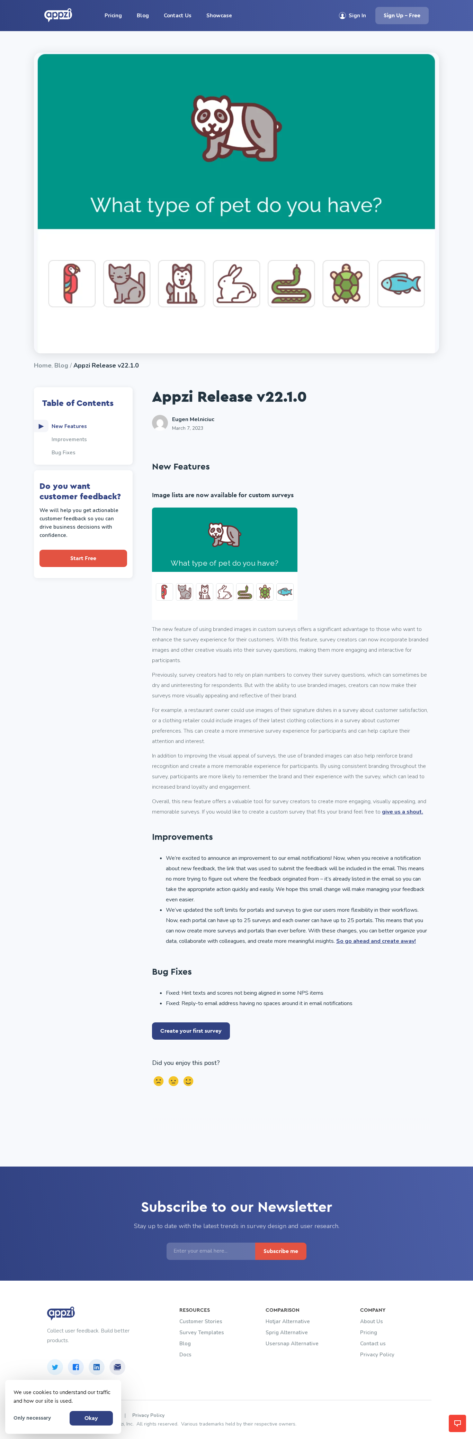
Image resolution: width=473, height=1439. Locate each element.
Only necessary (32, 1418)
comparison (283, 1310)
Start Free (83, 558)
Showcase (219, 15)
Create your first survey (191, 1031)
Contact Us (177, 15)
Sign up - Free (402, 15)
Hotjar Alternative (288, 1321)
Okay (91, 1418)
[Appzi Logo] (61, 19)
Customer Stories (200, 1321)
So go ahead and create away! (376, 941)
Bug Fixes (63, 452)
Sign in (357, 15)
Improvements (69, 439)
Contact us (373, 1343)
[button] (457, 1423)
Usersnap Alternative (292, 1343)
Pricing (113, 15)
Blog (143, 15)
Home (43, 365)
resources (194, 1310)
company (372, 1310)
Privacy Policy (377, 1354)
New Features (69, 426)
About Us (371, 1321)
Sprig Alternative (287, 1332)
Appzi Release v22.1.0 (106, 365)
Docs (185, 1354)
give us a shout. (402, 812)
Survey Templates (201, 1332)
